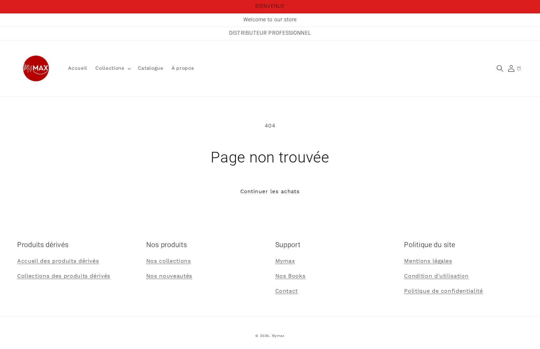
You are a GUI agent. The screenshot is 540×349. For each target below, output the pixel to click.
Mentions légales (428, 261)
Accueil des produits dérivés (58, 261)
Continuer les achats (270, 191)
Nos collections (168, 261)
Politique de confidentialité (443, 291)
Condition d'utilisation (436, 276)
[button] (500, 68)
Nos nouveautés (169, 276)
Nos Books (290, 276)
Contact (286, 291)
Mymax (285, 261)
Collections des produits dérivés (63, 276)
